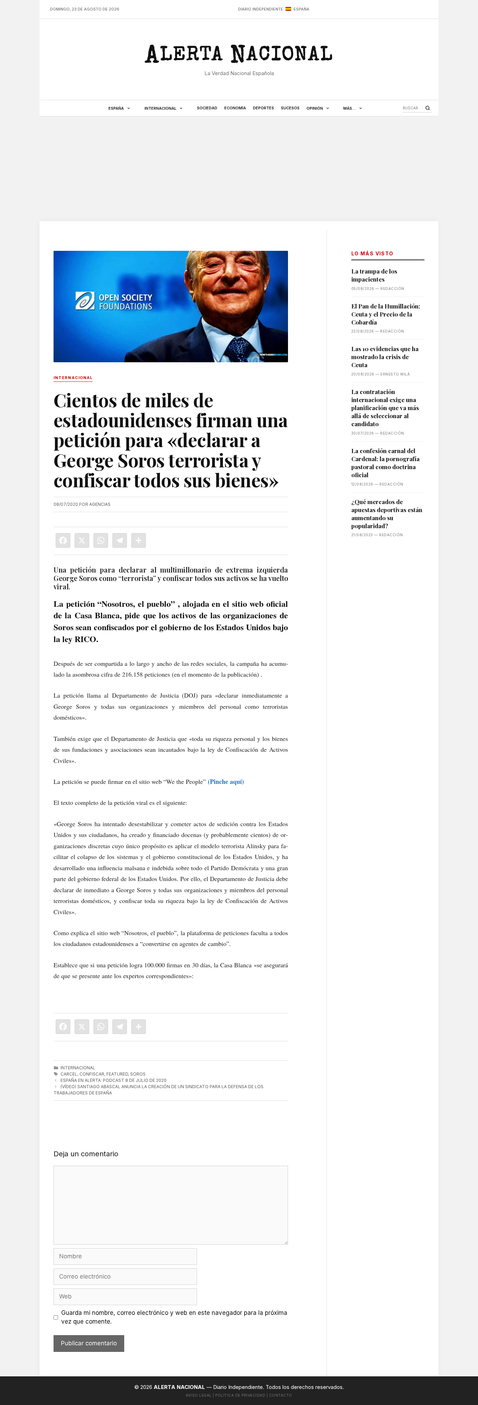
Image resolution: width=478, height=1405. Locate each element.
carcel (69, 1074)
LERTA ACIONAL (239, 57)
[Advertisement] (239, 169)
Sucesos (290, 107)
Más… (349, 108)
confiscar (91, 1074)
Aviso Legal (199, 1395)
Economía (235, 107)
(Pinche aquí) (226, 781)
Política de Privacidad (240, 1395)
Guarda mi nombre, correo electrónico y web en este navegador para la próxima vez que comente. (174, 1317)
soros (138, 1074)
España (116, 108)
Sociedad (207, 107)
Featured (117, 1074)
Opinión (315, 108)
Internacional (160, 108)
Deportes (263, 107)
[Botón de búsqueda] (427, 108)
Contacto (280, 1395)
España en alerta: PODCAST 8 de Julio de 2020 (114, 1080)
